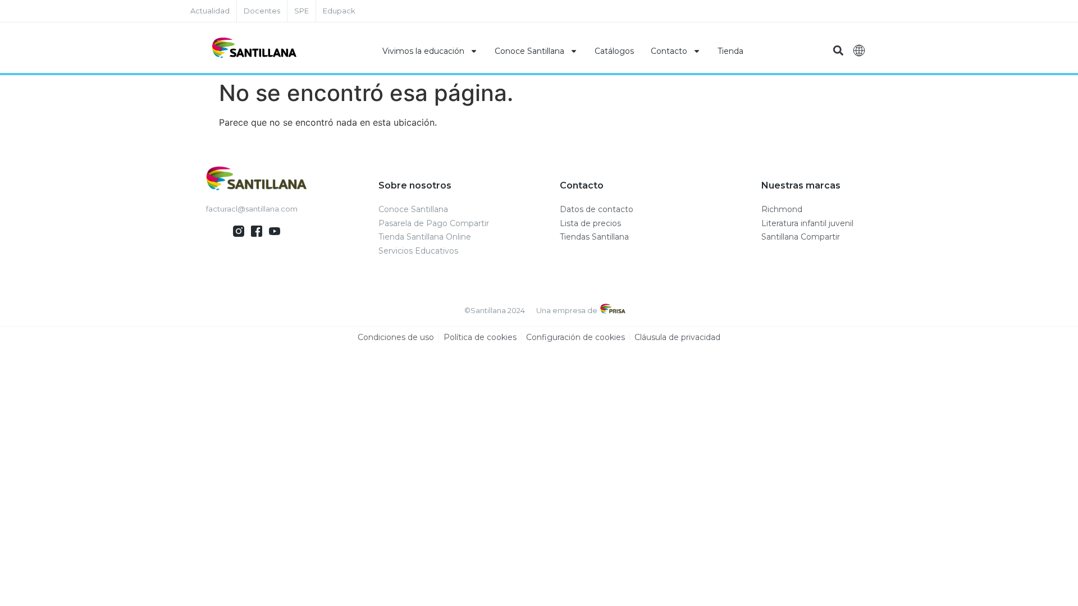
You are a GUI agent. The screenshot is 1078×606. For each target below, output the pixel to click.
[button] (838, 51)
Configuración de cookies (575, 337)
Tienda (730, 51)
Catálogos (614, 51)
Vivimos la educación (423, 51)
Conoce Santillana (529, 51)
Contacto (669, 51)
